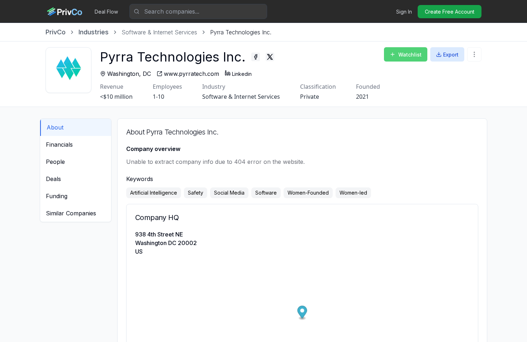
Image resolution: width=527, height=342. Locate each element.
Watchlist (410, 55)
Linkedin (242, 74)
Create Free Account (449, 12)
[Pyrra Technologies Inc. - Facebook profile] (255, 57)
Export (451, 55)
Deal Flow (106, 12)
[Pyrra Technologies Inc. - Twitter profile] (270, 57)
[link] (240, 32)
